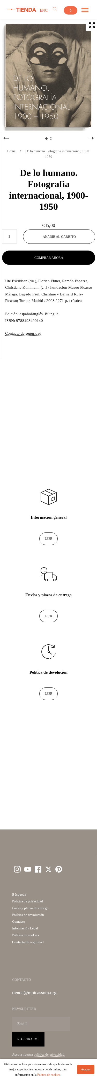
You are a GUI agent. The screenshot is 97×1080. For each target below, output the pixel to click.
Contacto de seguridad (23, 333)
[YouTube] (27, 869)
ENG (44, 10)
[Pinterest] (58, 869)
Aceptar (86, 1069)
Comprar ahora (48, 258)
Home (11, 151)
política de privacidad (49, 1054)
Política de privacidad (27, 901)
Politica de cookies (48, 1075)
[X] (48, 869)
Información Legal (25, 928)
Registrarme (28, 1039)
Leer (48, 539)
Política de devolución (28, 915)
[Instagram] (17, 869)
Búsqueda (19, 894)
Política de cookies (25, 935)
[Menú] (84, 10)
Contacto (18, 921)
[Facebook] (38, 869)
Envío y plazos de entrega (30, 908)
